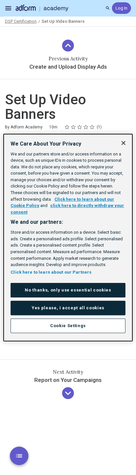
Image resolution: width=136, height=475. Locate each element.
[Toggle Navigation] (8, 8)
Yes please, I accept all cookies (68, 307)
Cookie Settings (68, 325)
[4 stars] (86, 127)
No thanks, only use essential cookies (68, 290)
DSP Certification (21, 21)
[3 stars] (80, 127)
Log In (121, 8)
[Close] (123, 143)
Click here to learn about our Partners (51, 272)
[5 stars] (92, 127)
